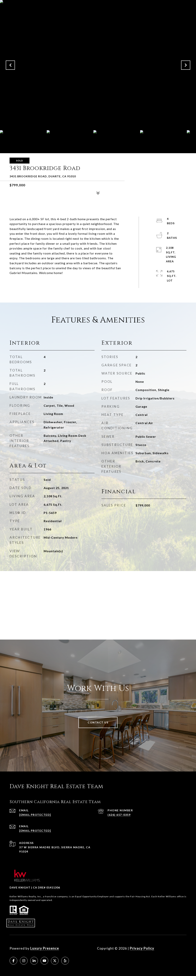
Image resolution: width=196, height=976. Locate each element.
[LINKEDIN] (34, 961)
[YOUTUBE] (44, 961)
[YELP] (65, 961)
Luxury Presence (44, 948)
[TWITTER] (55, 961)
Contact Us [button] (98, 722)
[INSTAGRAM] (24, 961)
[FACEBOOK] (13, 961)
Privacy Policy (142, 948)
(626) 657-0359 (119, 814)
